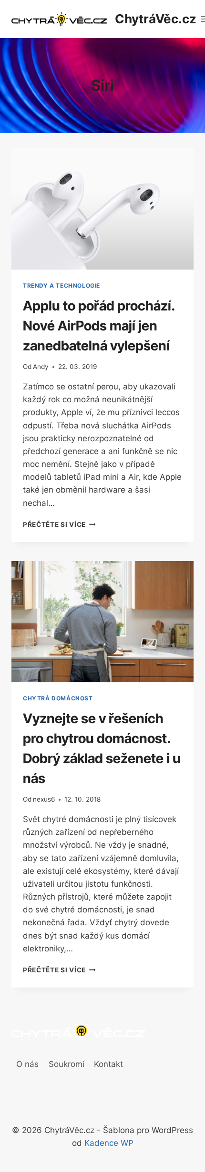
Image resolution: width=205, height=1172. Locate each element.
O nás (27, 1064)
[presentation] (102, 209)
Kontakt (108, 1064)
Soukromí (66, 1064)
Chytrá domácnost (58, 698)
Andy (41, 366)
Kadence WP (108, 1143)
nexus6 (44, 799)
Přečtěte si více (59, 524)
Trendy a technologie (61, 285)
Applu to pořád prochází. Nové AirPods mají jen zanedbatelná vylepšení (99, 326)
